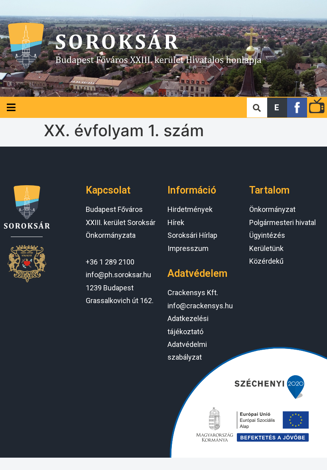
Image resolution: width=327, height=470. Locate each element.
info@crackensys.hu (200, 306)
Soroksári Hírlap (192, 235)
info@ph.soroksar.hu (118, 274)
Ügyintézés (267, 235)
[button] (277, 108)
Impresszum (188, 248)
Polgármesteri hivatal (282, 222)
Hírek (175, 222)
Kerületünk (266, 248)
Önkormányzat (272, 209)
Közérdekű (266, 261)
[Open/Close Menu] (11, 107)
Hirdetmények (190, 209)
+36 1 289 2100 (110, 262)
